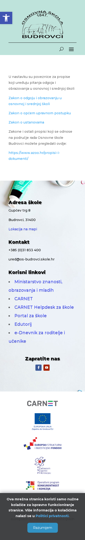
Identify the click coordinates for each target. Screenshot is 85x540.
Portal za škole (30, 315)
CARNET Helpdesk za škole (44, 307)
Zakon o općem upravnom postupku (39, 113)
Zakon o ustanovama (26, 122)
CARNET (23, 298)
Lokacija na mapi (22, 229)
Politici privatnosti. (52, 516)
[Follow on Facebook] (38, 368)
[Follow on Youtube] (46, 368)
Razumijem (42, 528)
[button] (6, 18)
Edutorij (23, 324)
